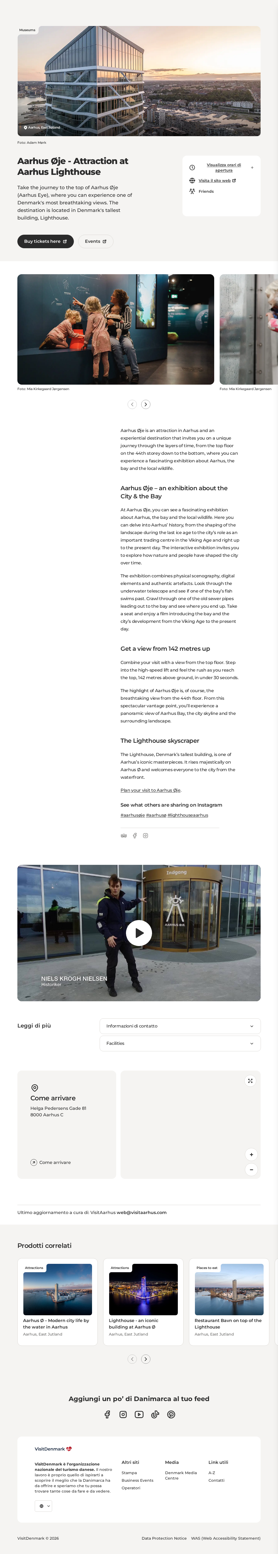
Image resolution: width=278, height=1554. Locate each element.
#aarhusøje (133, 815)
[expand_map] (250, 1081)
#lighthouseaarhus (188, 815)
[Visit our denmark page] (107, 1414)
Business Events (137, 1480)
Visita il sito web (215, 180)
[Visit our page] (123, 1414)
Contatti (216, 1480)
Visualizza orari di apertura (224, 167)
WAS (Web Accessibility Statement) (226, 1538)
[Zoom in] (251, 1154)
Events (92, 241)
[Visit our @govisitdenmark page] (155, 1414)
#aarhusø (156, 815)
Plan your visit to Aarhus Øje (151, 790)
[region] (139, 933)
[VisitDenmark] (53, 1449)
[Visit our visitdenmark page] (139, 1414)
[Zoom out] (251, 1169)
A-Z (211, 1472)
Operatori (131, 1488)
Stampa (129, 1472)
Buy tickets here (42, 241)
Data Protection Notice (164, 1538)
